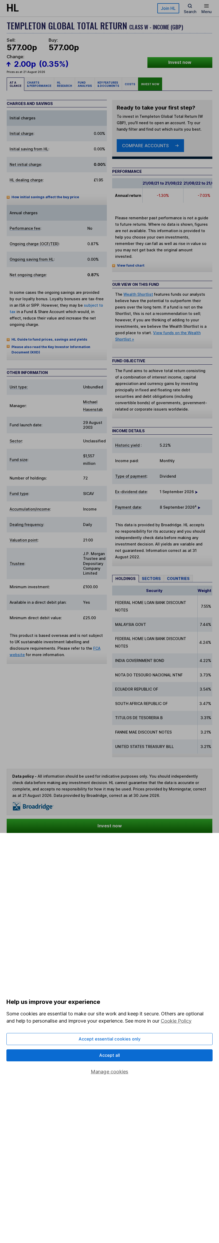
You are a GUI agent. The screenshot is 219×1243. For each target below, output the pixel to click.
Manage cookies (109, 1071)
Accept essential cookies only (110, 1039)
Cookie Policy (176, 1021)
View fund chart (130, 265)
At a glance (15, 84)
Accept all (109, 1055)
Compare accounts (145, 145)
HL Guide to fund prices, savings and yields (49, 339)
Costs (130, 84)
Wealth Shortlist (138, 294)
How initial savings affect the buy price (45, 197)
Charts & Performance (39, 84)
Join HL (168, 8)
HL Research (64, 84)
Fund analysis (85, 84)
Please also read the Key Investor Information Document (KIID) (50, 349)
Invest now (179, 62)
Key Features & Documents (108, 84)
